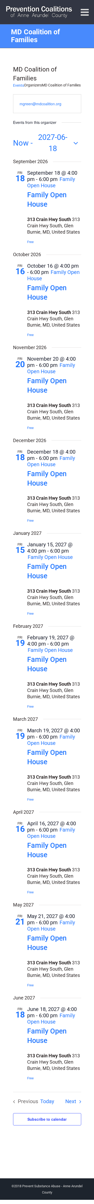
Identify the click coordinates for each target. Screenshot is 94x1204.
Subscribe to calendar (47, 1119)
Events (18, 85)
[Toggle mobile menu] (85, 12)
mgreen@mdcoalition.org (40, 103)
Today (47, 1101)
